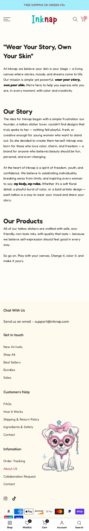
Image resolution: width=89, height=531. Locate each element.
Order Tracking (14, 461)
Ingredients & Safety (18, 427)
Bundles (9, 370)
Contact (9, 434)
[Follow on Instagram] (5, 498)
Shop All (9, 354)
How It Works (13, 411)
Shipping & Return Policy (21, 419)
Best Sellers (12, 362)
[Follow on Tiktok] (14, 498)
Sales (7, 377)
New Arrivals (12, 347)
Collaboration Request (19, 476)
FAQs (7, 404)
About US (10, 469)
